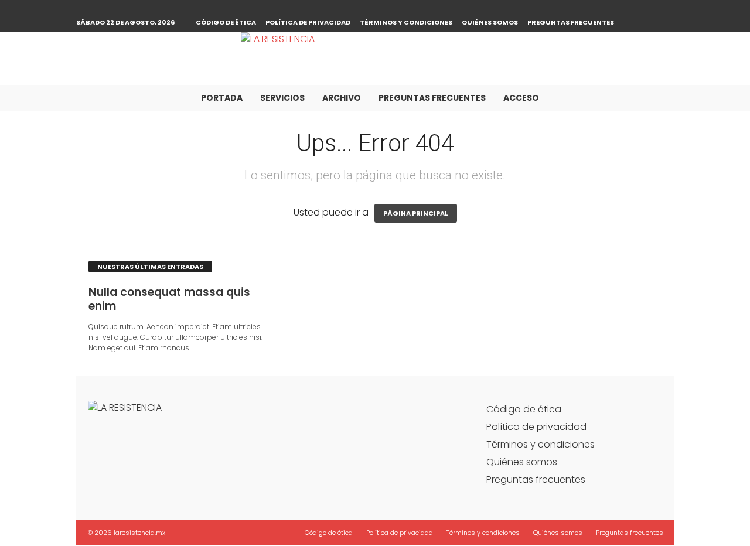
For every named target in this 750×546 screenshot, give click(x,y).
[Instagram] (666, 9)
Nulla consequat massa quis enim (169, 299)
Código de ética (226, 22)
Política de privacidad (307, 22)
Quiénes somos (490, 22)
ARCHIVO (341, 98)
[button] (657, 98)
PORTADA (222, 98)
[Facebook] (647, 9)
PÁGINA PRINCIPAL (415, 213)
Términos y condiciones (406, 22)
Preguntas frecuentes (570, 22)
